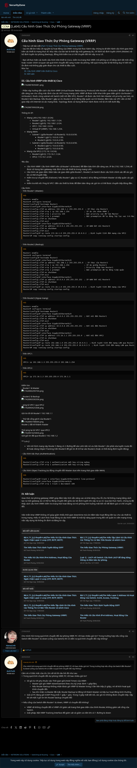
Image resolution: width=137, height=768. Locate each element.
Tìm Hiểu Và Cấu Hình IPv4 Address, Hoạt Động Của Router (48, 558)
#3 (133, 657)
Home (6, 12)
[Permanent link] (97, 41)
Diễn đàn (17, 12)
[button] (37, 12)
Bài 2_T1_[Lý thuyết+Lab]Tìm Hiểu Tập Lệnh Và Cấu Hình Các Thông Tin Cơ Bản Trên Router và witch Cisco (106, 538)
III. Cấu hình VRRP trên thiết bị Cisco (40, 71)
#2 (133, 631)
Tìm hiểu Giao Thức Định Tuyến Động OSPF (43, 547)
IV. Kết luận (29, 73)
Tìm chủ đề (17, 17)
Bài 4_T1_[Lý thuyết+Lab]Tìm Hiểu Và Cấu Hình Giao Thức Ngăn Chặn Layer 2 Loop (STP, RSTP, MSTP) (50, 538)
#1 (133, 35)
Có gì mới (30, 12)
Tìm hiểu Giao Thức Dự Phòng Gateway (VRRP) (101, 547)
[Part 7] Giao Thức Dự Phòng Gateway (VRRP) (62, 45)
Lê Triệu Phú (87, 563)
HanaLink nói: (28, 662)
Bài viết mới (6, 17)
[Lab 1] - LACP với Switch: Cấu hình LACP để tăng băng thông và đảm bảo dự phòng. (105, 558)
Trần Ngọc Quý (31, 543)
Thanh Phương (31, 550)
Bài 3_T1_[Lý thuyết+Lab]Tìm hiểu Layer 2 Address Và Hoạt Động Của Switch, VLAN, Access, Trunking (107, 596)
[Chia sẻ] (129, 35)
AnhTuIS (6, 30)
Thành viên (46, 12)
